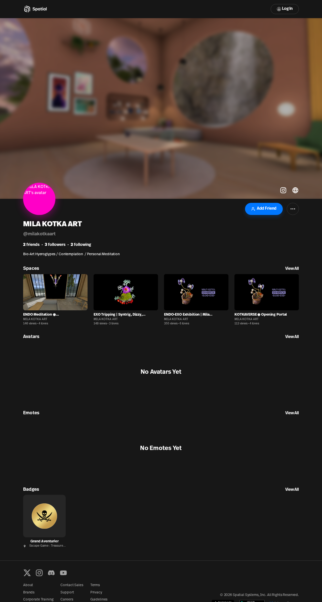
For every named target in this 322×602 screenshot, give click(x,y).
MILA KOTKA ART (35, 319)
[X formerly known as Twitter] (27, 573)
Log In (287, 9)
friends (31, 245)
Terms (95, 585)
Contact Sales (71, 585)
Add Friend (266, 209)
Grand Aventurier (44, 541)
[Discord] (51, 573)
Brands (28, 592)
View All (292, 269)
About (28, 585)
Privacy (96, 592)
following (81, 245)
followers (55, 245)
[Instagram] (39, 573)
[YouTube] (63, 573)
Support (67, 592)
